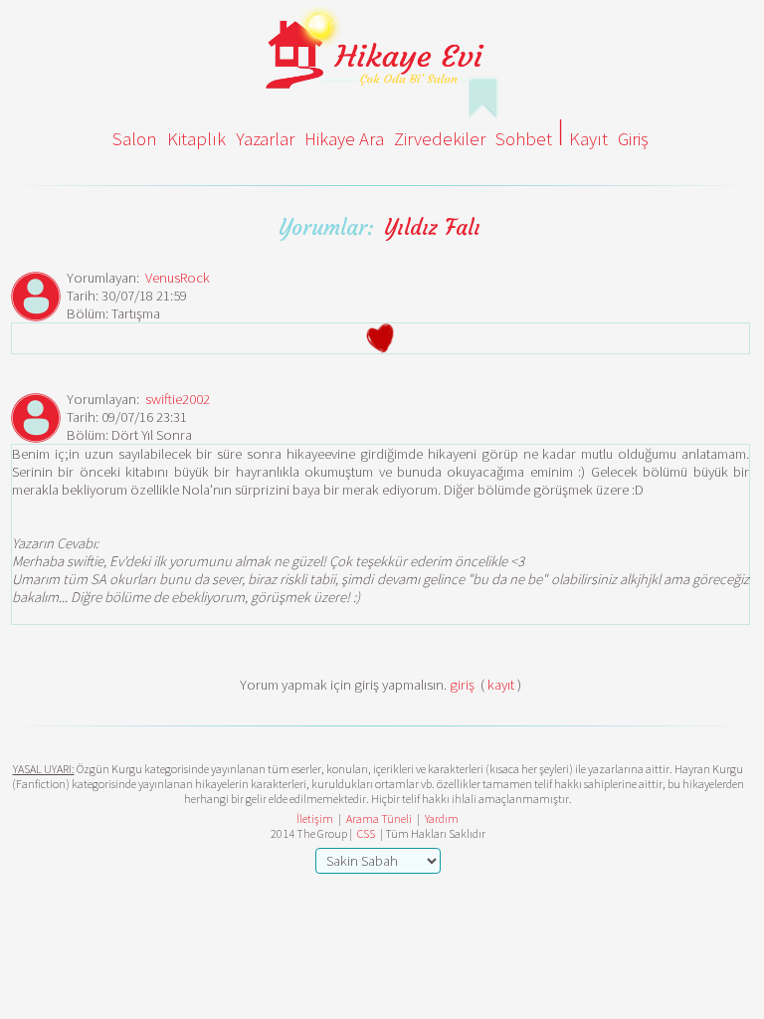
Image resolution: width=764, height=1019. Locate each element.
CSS (366, 833)
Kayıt (588, 138)
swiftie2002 (177, 399)
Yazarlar (265, 138)
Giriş (633, 138)
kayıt (500, 685)
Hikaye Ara (344, 138)
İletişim (314, 818)
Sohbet (523, 138)
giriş (462, 685)
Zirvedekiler (439, 138)
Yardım (442, 818)
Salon (134, 138)
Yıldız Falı (432, 227)
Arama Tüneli (379, 818)
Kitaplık (196, 138)
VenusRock (177, 278)
